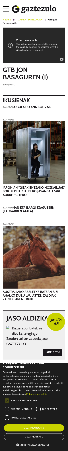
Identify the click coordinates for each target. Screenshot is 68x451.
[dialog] (34, 404)
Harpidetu (52, 352)
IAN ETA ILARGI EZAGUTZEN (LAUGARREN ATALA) (28, 209)
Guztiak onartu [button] (34, 427)
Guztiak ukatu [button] (34, 436)
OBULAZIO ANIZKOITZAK (32, 107)
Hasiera (7, 19)
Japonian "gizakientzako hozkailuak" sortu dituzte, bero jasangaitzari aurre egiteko (34, 191)
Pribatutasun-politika (37, 394)
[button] (34, 445)
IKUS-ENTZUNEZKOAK (29, 19)
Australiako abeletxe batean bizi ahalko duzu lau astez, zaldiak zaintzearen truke (30, 295)
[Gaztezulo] (34, 8)
